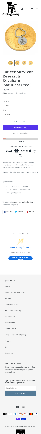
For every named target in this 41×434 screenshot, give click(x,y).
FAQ (6, 347)
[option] (10, 63)
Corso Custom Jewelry (16, 426)
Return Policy (10, 316)
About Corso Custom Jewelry (15, 292)
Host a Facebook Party (13, 310)
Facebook (12, 369)
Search (7, 286)
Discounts (8, 298)
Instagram (22, 369)
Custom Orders (10, 329)
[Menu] (37, 8)
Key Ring (6, 101)
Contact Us (9, 353)
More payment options (20, 133)
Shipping (6, 93)
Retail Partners (10, 322)
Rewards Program (11, 304)
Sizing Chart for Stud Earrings (15, 335)
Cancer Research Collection (23, 202)
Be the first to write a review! (20, 258)
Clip (4, 110)
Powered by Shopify (30, 426)
